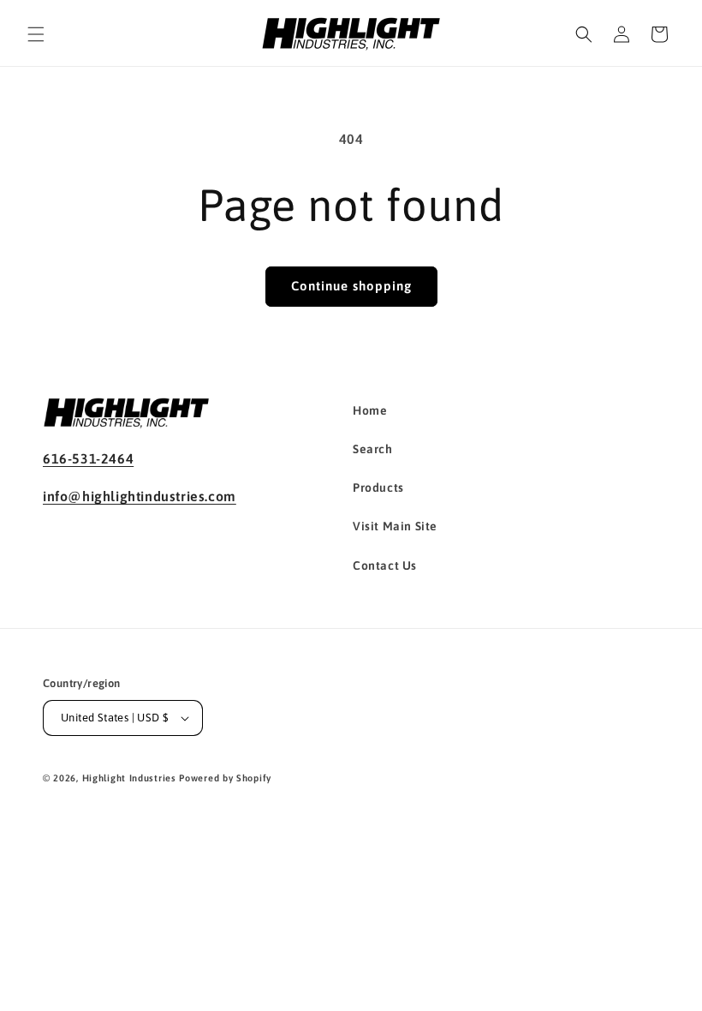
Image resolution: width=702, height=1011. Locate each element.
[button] (36, 34)
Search (373, 449)
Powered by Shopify (225, 778)
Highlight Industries (129, 778)
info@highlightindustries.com (139, 496)
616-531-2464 (88, 458)
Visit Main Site (395, 526)
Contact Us (385, 565)
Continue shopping (351, 285)
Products (378, 487)
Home (370, 410)
